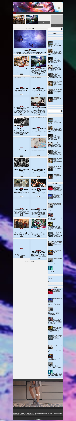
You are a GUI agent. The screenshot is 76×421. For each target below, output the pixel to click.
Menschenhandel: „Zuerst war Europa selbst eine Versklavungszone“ (57, 47)
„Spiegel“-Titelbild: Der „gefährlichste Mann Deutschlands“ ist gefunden (38, 167)
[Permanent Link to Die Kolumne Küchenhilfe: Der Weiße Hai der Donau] (21, 200)
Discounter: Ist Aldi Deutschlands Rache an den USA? (39, 126)
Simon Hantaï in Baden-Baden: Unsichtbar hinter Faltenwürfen (38, 227)
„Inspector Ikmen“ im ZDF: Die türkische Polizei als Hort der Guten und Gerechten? (21, 105)
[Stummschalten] (60, 405)
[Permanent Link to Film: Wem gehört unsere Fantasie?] (30, 36)
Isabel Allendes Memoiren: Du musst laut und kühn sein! (38, 105)
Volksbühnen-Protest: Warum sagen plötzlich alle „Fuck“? (38, 207)
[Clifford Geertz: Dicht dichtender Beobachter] (50, 90)
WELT (23, 63)
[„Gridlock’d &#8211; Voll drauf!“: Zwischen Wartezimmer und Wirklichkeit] (50, 98)
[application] (38, 392)
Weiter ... (21, 71)
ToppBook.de (15, 407)
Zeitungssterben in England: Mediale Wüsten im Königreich (21, 247)
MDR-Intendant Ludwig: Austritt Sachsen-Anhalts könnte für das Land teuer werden (57, 229)
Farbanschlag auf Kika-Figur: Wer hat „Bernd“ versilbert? (21, 187)
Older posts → (33, 258)
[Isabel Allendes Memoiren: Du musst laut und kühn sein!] (50, 65)
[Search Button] (38, 413)
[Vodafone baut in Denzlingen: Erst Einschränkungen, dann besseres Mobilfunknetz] (50, 204)
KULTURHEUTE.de (38, 7)
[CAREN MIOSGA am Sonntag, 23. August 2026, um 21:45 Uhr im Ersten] (50, 267)
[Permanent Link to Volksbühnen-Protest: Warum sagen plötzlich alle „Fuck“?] (38, 200)
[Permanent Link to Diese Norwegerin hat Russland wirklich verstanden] (38, 140)
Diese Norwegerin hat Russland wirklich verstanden (38, 147)
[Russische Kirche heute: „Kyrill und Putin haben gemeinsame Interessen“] (50, 82)
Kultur (30, 46)
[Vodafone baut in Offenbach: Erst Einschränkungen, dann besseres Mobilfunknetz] (50, 186)
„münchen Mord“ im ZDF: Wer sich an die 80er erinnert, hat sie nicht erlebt (21, 227)
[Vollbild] (61, 405)
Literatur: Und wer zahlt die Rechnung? (57, 22)
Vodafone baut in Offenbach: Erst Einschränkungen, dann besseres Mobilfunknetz (57, 183)
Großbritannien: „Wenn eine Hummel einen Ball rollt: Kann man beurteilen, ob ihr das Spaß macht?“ (21, 147)
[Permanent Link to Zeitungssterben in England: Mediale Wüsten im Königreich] (21, 240)
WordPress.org (50, 278)
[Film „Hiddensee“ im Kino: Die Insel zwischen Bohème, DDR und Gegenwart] (50, 73)
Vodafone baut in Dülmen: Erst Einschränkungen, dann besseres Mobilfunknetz (57, 192)
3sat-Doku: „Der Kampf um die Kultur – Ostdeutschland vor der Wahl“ (57, 239)
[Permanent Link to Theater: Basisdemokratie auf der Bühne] (21, 78)
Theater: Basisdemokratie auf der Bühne (44, 22)
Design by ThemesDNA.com (38, 416)
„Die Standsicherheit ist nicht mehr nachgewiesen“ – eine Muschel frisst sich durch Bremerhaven (38, 249)
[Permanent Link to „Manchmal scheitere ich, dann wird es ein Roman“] (38, 58)
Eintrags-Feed (50, 275)
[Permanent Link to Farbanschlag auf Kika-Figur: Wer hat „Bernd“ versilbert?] (21, 180)
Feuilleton (22, 103)
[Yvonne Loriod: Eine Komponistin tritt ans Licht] (50, 57)
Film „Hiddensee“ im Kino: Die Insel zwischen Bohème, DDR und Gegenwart (21, 125)
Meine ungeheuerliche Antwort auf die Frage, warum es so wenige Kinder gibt (19, 22)
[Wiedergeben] (14, 405)
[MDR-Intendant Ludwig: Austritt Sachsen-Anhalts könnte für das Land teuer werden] (50, 232)
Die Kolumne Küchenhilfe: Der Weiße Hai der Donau (21, 206)
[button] (38, 392)
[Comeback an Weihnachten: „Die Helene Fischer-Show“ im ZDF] (50, 259)
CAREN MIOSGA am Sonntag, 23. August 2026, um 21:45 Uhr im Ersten (57, 264)
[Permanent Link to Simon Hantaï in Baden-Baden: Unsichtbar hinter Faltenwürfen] (38, 220)
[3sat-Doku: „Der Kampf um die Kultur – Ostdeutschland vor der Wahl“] (50, 242)
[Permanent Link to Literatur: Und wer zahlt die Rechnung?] (38, 78)
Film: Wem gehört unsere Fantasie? (30, 47)
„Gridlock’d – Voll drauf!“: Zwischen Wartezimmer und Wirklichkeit (38, 187)
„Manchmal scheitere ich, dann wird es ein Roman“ (31, 22)
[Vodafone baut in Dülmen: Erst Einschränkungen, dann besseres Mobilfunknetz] (50, 195)
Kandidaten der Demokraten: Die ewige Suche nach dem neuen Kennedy (21, 167)
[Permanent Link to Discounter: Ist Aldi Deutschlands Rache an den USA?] (38, 118)
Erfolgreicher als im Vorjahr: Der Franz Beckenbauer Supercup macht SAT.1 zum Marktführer (57, 220)
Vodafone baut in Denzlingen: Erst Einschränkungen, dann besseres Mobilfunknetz (57, 201)
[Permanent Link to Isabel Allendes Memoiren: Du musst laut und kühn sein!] (38, 98)
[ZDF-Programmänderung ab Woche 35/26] (50, 251)
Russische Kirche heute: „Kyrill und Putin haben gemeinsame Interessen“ (57, 79)
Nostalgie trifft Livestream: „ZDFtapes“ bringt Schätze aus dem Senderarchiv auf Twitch (57, 211)
